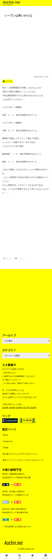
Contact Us (7, 441)
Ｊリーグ (8, 81)
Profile (5, 447)
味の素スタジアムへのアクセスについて (20, 454)
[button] (46, 404)
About (5, 435)
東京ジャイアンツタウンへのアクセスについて (23, 460)
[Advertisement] (26, 46)
